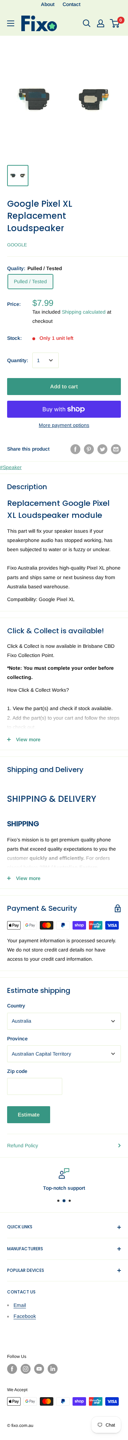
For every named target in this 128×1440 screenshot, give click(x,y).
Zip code (17, 1071)
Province (17, 1038)
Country (16, 1005)
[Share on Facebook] (75, 449)
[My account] (100, 23)
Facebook (25, 1316)
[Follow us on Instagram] (26, 1369)
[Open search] (87, 23)
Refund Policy (22, 1145)
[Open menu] (10, 23)
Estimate (28, 1115)
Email (20, 1305)
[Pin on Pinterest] (89, 449)
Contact (71, 4)
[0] (115, 23)
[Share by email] (116, 449)
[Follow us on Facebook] (12, 1369)
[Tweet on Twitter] (102, 449)
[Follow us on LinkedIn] (53, 1369)
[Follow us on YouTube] (39, 1369)
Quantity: (17, 360)
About (47, 4)
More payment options (64, 425)
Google (17, 244)
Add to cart (64, 386)
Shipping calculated (84, 312)
